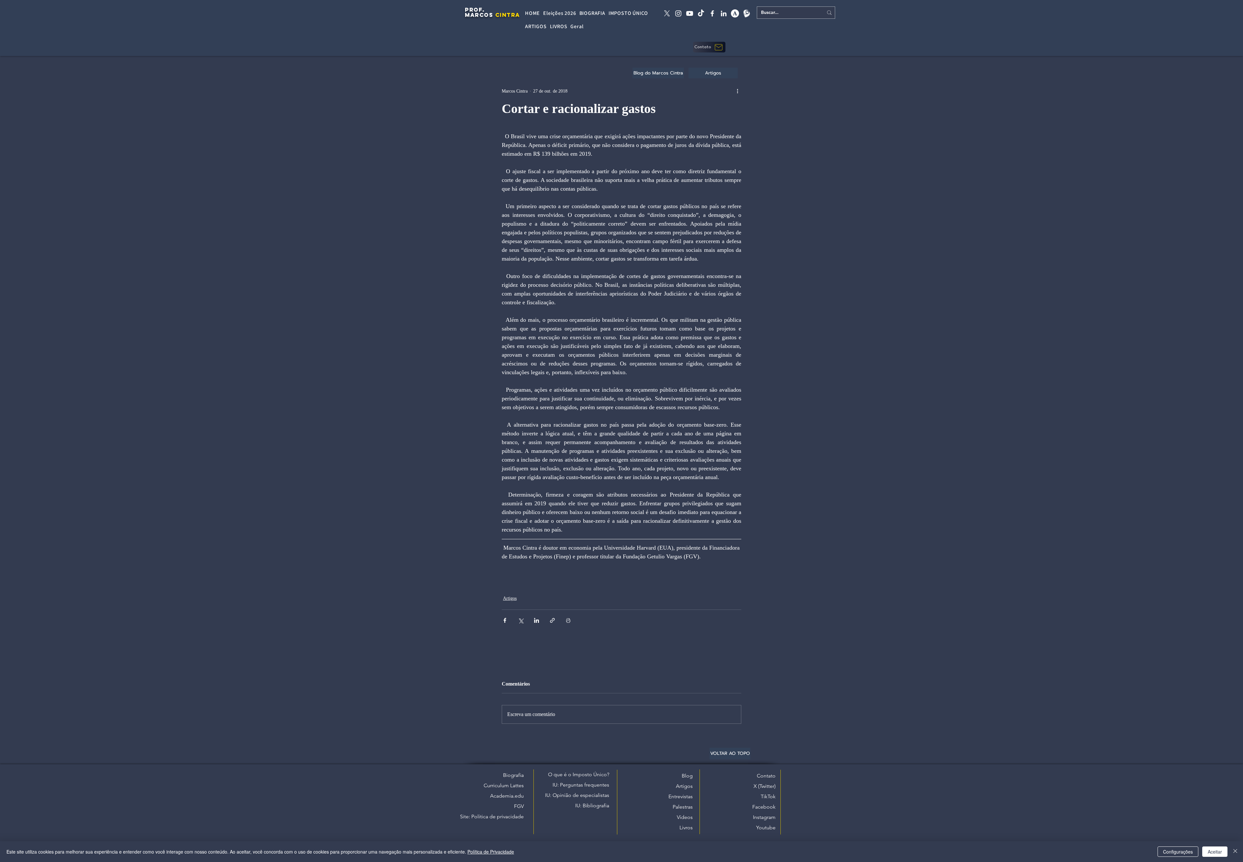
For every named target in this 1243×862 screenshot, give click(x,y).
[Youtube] (690, 13)
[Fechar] (1235, 851)
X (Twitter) (765, 786)
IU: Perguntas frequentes (581, 785)
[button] (709, 47)
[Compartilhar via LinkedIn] (536, 620)
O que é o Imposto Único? (578, 774)
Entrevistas (680, 796)
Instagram (764, 817)
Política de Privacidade (490, 851)
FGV (519, 806)
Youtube (766, 827)
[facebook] (712, 13)
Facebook (764, 807)
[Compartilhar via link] (552, 620)
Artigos (510, 598)
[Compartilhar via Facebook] (505, 620)
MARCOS (479, 14)
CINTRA (507, 14)
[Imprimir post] (568, 620)
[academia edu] (735, 13)
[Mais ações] (737, 91)
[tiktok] (701, 13)
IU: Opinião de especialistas (577, 795)
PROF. (475, 9)
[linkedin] (724, 13)
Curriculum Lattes (504, 785)
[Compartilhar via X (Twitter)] (521, 620)
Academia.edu (507, 796)
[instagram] (678, 13)
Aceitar (1215, 851)
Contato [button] (766, 776)
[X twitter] (667, 13)
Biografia (513, 775)
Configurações (1178, 851)
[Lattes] (746, 13)
